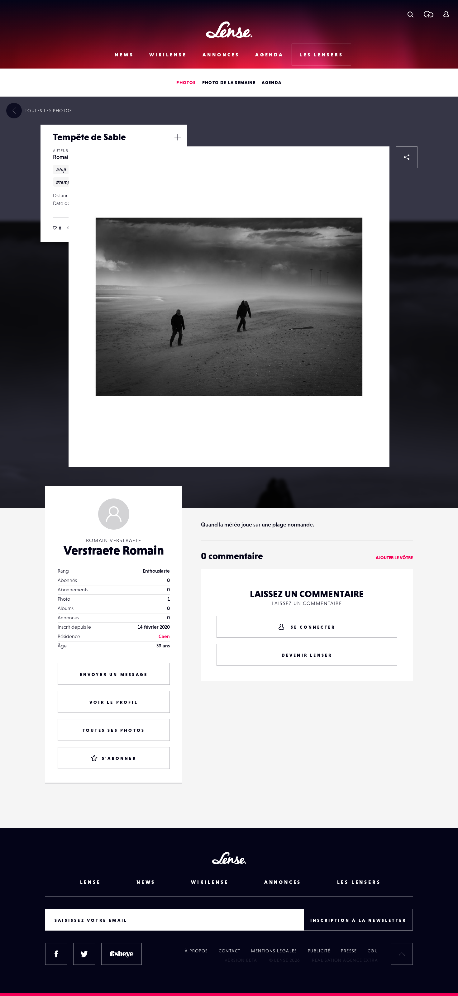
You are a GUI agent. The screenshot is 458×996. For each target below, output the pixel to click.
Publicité (319, 950)
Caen (164, 636)
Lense (90, 882)
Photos (186, 82)
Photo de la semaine (229, 82)
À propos (196, 950)
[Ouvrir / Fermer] (177, 137)
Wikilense (168, 54)
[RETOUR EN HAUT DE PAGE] (402, 954)
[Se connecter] (446, 14)
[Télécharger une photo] (428, 14)
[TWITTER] (84, 954)
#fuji (61, 169)
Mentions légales (274, 950)
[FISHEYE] (121, 954)
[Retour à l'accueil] (229, 29)
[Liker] (375, 160)
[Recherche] (410, 14)
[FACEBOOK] (56, 954)
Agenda (269, 54)
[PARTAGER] (406, 157)
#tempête (67, 182)
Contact (230, 950)
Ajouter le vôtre (394, 557)
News (124, 54)
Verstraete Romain (114, 550)
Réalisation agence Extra (345, 960)
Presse (349, 950)
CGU (373, 950)
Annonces (221, 54)
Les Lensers (321, 54)
